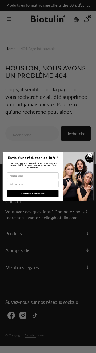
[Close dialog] (90, 155)
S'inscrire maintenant (33, 193)
